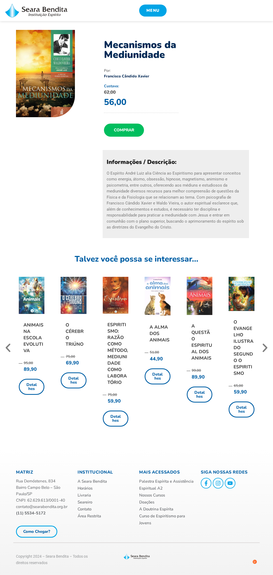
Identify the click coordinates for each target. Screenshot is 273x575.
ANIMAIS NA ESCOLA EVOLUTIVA (33, 338)
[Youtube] (230, 483)
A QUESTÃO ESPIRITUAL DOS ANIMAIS (201, 342)
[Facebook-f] (206, 483)
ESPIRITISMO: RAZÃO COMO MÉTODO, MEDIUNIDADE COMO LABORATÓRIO (117, 353)
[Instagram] (218, 483)
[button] (8, 347)
